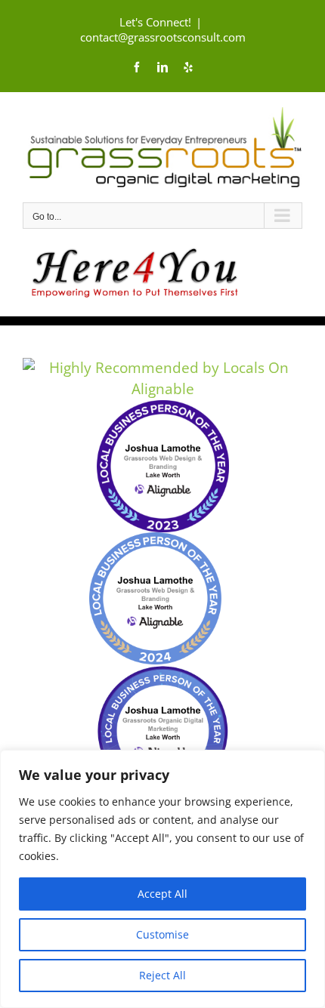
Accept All (162, 893)
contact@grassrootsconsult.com (163, 37)
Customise (162, 934)
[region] (162, 879)
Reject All (162, 975)
